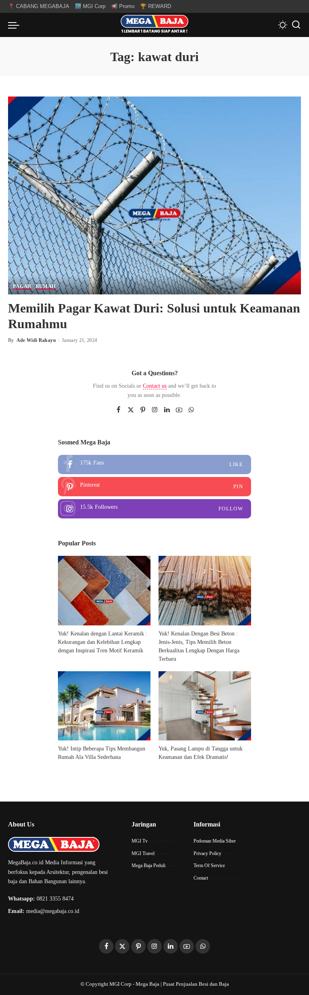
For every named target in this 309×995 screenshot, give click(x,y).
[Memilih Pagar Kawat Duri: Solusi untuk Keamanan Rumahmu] (154, 194)
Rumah (45, 286)
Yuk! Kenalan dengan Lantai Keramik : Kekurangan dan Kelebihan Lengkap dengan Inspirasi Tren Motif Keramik (102, 642)
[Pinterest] (143, 410)
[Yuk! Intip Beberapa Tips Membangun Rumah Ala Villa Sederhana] (104, 706)
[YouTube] (179, 410)
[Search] (296, 25)
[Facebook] (118, 410)
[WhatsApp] (191, 410)
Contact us (155, 386)
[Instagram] (155, 410)
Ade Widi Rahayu (36, 340)
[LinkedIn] (167, 410)
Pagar (22, 286)
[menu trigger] (15, 25)
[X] (131, 410)
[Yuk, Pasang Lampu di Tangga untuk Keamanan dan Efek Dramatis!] (205, 706)
